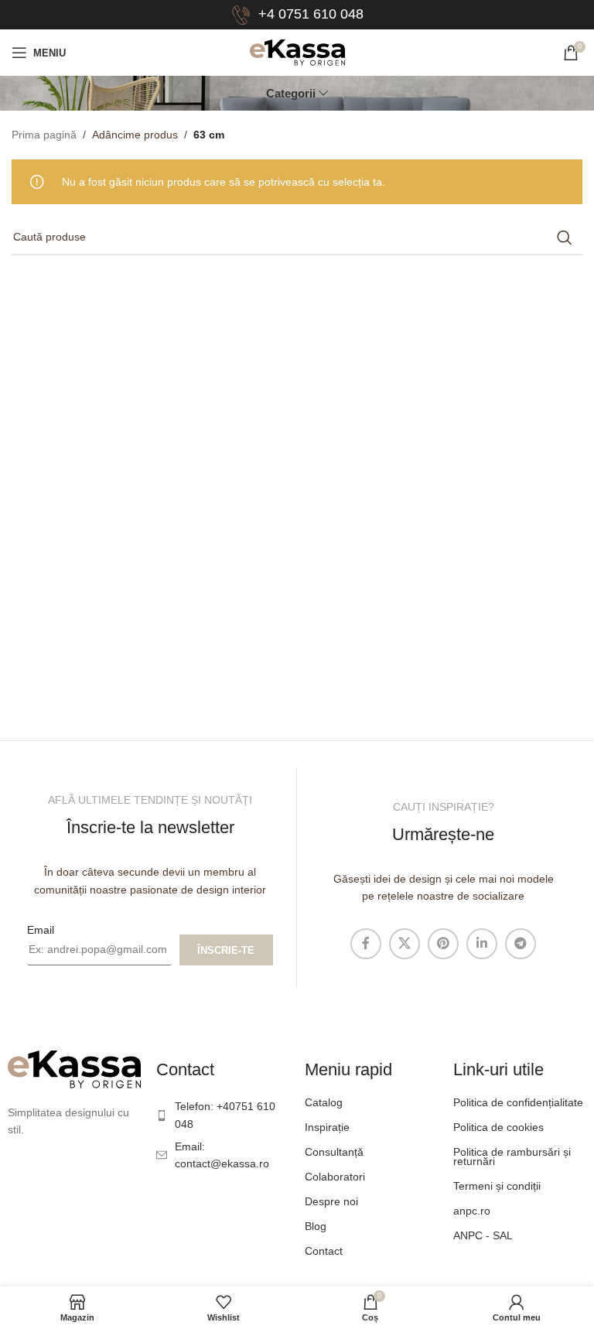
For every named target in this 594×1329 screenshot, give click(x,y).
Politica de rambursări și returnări (512, 1156)
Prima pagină (44, 134)
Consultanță (334, 1152)
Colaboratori (335, 1176)
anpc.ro (471, 1210)
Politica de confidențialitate (518, 1102)
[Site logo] (297, 52)
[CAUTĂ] (564, 237)
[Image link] (74, 1068)
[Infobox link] (297, 15)
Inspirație (327, 1127)
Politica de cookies (498, 1127)
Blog (315, 1226)
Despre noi (331, 1201)
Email (40, 930)
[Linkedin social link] (481, 943)
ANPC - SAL (483, 1235)
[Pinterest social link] (443, 943)
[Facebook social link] (365, 943)
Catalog (324, 1102)
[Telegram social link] (520, 943)
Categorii (291, 93)
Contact (324, 1251)
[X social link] (404, 943)
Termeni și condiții (497, 1186)
